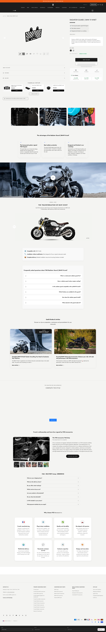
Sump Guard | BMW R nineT (36, 85)
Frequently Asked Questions (98, 595)
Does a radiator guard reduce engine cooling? (53, 281)
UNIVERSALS (42, 7)
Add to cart (86, 59)
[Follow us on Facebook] (3, 615)
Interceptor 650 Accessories (77, 592)
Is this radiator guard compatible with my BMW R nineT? (53, 286)
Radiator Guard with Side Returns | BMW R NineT (16, 86)
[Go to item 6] (37, 53)
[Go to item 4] (30, 53)
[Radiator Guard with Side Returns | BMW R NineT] (7, 88)
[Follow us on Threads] (10, 615)
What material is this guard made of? (53, 303)
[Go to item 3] (27, 53)
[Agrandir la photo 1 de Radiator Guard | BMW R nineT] (24, 117)
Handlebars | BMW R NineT (62, 407)
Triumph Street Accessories (38, 601)
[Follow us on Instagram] (6, 615)
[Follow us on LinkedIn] (22, 615)
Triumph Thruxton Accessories (39, 603)
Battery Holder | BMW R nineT (10, 407)
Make (2, 627)
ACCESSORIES (50, 7)
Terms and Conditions (97, 589)
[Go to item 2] (23, 53)
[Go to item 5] (33, 53)
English (85, 4)
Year (68, 627)
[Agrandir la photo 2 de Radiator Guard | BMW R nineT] (53, 117)
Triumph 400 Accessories (38, 593)
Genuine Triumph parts (38, 611)
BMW (28, 7)
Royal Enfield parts (75, 590)
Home (5, 16)
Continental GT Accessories (77, 594)
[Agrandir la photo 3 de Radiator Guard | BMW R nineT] (81, 117)
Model (35, 627)
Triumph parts (36, 589)
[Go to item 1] (20, 53)
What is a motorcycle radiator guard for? (53, 276)
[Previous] (5, 38)
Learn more (82, 7)
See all (53, 420)
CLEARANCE (64, 7)
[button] (72, 22)
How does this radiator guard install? (53, 297)
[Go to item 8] (44, 53)
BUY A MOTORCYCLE (73, 7)
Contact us (95, 597)
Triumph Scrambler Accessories (39, 599)
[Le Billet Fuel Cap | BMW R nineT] (48, 88)
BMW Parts (56, 589)
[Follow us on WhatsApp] (25, 615)
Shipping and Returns (97, 591)
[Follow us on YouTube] (16, 615)
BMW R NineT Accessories (59, 593)
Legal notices (95, 593)
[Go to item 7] (40, 53)
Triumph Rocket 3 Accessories (39, 607)
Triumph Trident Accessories (39, 605)
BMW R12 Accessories (58, 595)
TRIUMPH (23, 7)
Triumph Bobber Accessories (39, 609)
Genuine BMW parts (58, 597)
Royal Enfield (35, 7)
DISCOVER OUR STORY (72, 456)
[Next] (63, 38)
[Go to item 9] (47, 53)
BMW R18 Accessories (58, 591)
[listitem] (53, 478)
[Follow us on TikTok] (19, 615)
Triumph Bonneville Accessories (39, 591)
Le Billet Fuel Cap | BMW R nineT (58, 85)
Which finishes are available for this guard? (53, 292)
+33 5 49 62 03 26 (10, 592)
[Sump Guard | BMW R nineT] (27, 88)
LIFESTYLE (58, 7)
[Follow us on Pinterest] (13, 615)
